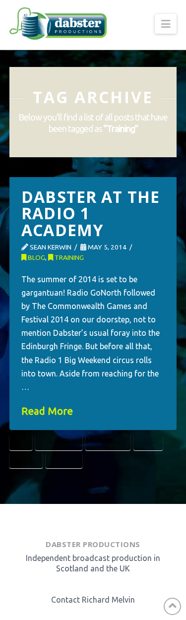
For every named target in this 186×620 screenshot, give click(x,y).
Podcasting (108, 442)
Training (68, 257)
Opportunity (58, 442)
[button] (166, 24)
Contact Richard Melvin (93, 599)
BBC (20, 442)
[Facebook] (71, 519)
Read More (47, 411)
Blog (35, 257)
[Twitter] (84, 519)
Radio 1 (25, 460)
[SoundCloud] (112, 519)
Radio (148, 442)
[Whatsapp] (97, 519)
